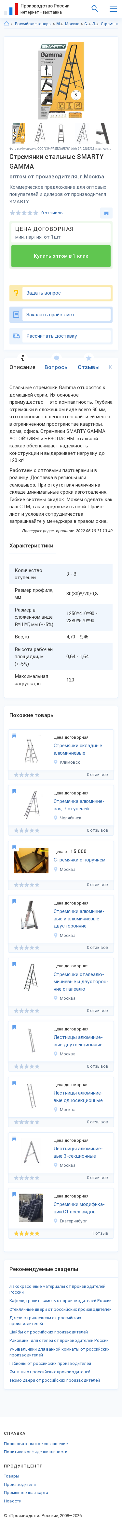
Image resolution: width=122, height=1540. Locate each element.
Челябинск (70, 817)
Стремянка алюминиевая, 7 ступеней (79, 805)
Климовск (70, 762)
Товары (11, 1476)
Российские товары (33, 24)
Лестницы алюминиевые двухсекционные (78, 1041)
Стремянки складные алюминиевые (78, 749)
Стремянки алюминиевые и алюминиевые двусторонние (79, 918)
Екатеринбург (73, 1221)
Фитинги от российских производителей (49, 1371)
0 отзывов (52, 212)
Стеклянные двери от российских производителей (60, 1309)
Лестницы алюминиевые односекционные (78, 1096)
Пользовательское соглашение (36, 1443)
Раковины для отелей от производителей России (59, 1340)
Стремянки (111, 24)
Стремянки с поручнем (79, 860)
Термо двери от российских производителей (54, 1380)
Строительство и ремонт (87, 24)
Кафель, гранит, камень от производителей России (60, 1300)
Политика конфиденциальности (35, 1451)
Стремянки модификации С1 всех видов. (79, 1208)
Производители (20, 1484)
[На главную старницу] (6, 24)
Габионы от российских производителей (50, 1363)
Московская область (59, 24)
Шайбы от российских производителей (48, 1332)
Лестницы (95, 24)
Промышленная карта (26, 1492)
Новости (12, 1501)
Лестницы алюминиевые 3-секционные (78, 1152)
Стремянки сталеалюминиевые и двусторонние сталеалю (81, 982)
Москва (72, 24)
